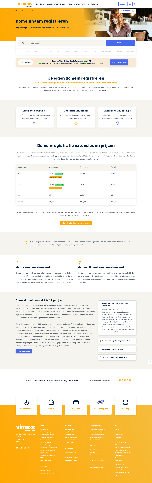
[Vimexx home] (24, 4)
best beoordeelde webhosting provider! (56, 380)
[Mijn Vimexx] (130, 4)
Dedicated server (92, 4)
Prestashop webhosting (47, 450)
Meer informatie (24, 351)
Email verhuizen (95, 455)
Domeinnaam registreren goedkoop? (115, 341)
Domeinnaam (40, 4)
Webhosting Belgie (46, 432)
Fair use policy (119, 470)
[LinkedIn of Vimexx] (26, 448)
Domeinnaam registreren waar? (113, 349)
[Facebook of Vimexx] (18, 448)
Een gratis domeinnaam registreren (115, 357)
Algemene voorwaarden (122, 475)
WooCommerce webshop (72, 455)
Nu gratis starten (119, 62)
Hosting (69, 4)
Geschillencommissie (121, 450)
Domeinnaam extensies (97, 437)
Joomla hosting (45, 445)
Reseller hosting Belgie (47, 473)
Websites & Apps (53, 4)
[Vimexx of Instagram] (29, 448)
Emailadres (93, 450)
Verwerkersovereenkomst (123, 472)
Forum (117, 439)
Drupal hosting (44, 452)
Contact (117, 429)
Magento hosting (45, 442)
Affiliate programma (121, 442)
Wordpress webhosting (47, 439)
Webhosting (44, 429)
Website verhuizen (70, 432)
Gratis (113, 174)
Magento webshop (70, 452)
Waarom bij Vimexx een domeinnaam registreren (115, 305)
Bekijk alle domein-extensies (76, 223)
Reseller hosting (45, 470)
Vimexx (18, 11)
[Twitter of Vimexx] (22, 448)
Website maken (69, 429)
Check (119, 43)
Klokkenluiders (119, 455)
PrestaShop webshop (71, 457)
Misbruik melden (120, 458)
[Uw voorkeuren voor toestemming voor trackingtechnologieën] (150, 362)
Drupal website (69, 442)
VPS (83, 4)
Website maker (69, 434)
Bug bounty (118, 460)
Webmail (92, 452)
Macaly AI (93, 465)
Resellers (77, 4)
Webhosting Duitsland (47, 434)
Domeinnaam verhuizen (97, 432)
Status (117, 432)
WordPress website (71, 437)
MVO (116, 445)
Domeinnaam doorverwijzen (98, 439)
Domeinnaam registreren (39, 11)
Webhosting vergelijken (47, 455)
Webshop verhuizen (71, 460)
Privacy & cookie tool (96, 467)
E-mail (62, 4)
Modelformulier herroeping (123, 452)
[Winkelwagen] (134, 4)
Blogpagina (118, 437)
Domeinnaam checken (97, 434)
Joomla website (70, 439)
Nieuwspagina (119, 434)
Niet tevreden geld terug (122, 447)
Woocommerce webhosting (48, 447)
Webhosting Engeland (47, 437)
